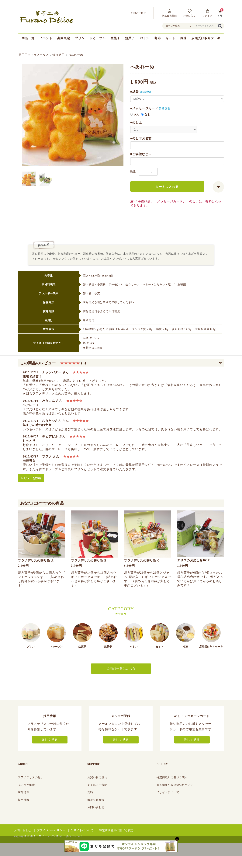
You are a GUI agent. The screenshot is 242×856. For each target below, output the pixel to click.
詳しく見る (50, 739)
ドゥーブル (98, 38)
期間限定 (63, 38)
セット (170, 38)
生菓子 (115, 38)
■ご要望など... (140, 154)
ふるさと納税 (26, 785)
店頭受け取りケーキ (206, 38)
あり (136, 114)
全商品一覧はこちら (121, 668)
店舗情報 (23, 792)
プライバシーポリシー (51, 830)
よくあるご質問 (97, 785)
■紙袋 (134, 91)
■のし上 (136, 122)
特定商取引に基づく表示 (172, 777)
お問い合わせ (95, 807)
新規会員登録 (95, 800)
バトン (144, 38)
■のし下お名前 (141, 138)
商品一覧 (28, 38)
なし (147, 114)
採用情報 (23, 800)
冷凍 (183, 38)
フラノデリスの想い (30, 777)
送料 (90, 792)
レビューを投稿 (31, 478)
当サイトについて (168, 792)
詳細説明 (145, 91)
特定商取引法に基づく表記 (116, 830)
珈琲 (157, 38)
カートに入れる (167, 186)
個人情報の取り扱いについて (175, 785)
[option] (72, 115)
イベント (46, 38)
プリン (80, 38)
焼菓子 (130, 38)
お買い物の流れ (97, 777)
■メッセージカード (144, 108)
